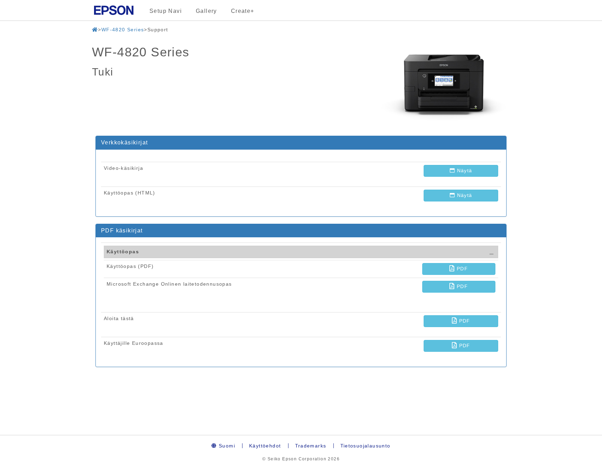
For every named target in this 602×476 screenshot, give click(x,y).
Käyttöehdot (265, 446)
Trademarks (310, 446)
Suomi (226, 446)
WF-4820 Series (122, 29)
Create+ (242, 11)
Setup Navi (165, 11)
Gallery (206, 11)
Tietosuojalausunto (365, 446)
